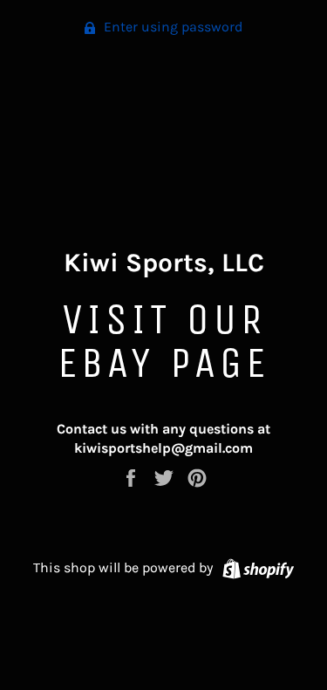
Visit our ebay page (163, 340)
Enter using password (171, 26)
